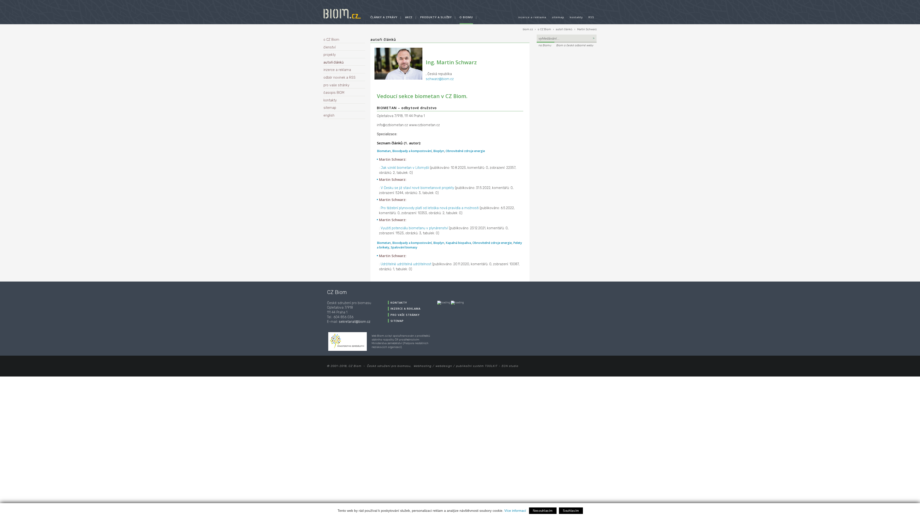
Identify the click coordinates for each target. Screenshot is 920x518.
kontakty (576, 17)
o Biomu (466, 17)
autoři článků (564, 29)
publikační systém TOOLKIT (477, 366)
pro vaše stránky (336, 85)
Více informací (515, 510)
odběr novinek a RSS (339, 78)
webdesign (444, 366)
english (328, 115)
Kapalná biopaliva (458, 243)
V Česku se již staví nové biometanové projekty (417, 188)
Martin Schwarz (587, 29)
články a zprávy (383, 17)
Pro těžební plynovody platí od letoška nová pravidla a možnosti (430, 208)
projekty (329, 55)
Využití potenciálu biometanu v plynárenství (414, 228)
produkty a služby (436, 17)
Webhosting (422, 366)
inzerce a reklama (532, 17)
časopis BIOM (333, 93)
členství (329, 47)
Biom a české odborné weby (574, 45)
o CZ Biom (544, 29)
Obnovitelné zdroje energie (465, 151)
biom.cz (528, 29)
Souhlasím (571, 510)
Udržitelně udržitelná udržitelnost (406, 264)
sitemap (558, 17)
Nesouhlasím (543, 510)
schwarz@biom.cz (440, 79)
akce (409, 17)
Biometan (384, 151)
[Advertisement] (567, 81)
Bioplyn (438, 151)
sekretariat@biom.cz (354, 322)
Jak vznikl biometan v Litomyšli (405, 168)
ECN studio (510, 366)
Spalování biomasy (404, 247)
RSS (591, 17)
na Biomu (545, 45)
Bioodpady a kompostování (412, 151)
